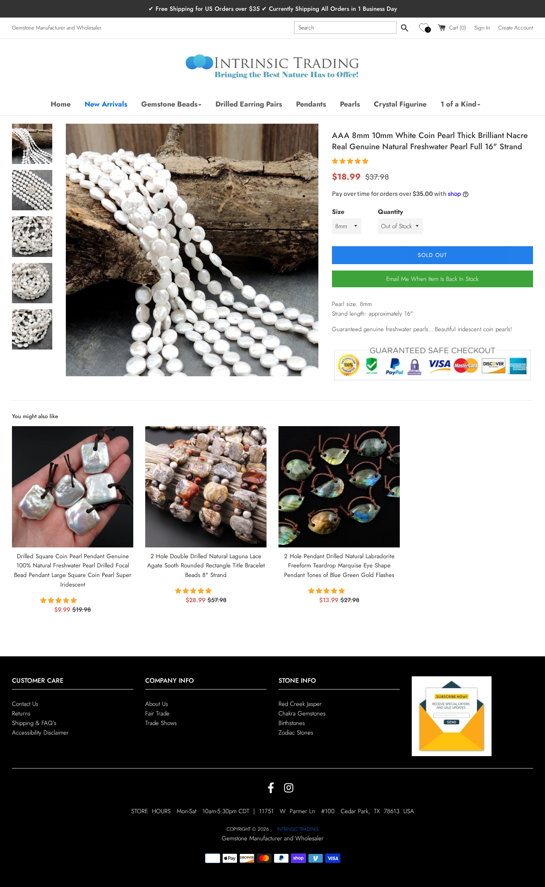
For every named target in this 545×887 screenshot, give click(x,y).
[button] (425, 28)
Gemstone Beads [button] (169, 104)
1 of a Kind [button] (458, 104)
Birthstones (291, 723)
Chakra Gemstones (302, 713)
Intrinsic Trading (297, 829)
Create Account (515, 28)
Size (338, 211)
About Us (156, 703)
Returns (21, 713)
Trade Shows (161, 723)
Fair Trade (157, 713)
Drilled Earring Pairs (248, 104)
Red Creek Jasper (300, 703)
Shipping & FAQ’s (34, 723)
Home (61, 104)
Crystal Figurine (400, 104)
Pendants (311, 104)
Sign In (482, 28)
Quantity (390, 211)
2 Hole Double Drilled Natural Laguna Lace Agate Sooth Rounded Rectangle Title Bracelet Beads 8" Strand (206, 566)
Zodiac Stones (295, 732)
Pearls (350, 104)
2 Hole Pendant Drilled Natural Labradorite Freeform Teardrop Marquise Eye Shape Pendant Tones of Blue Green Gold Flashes (339, 566)
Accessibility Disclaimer (40, 732)
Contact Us (25, 703)
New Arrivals (106, 104)
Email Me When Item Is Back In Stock (432, 279)
